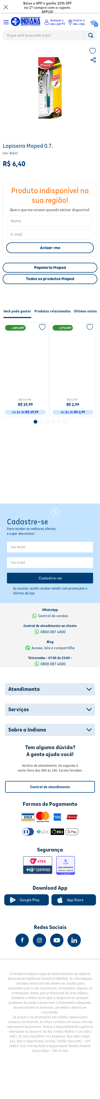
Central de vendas (53, 631)
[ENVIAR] (50, 259)
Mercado (11, 52)
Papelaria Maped (50, 279)
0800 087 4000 (53, 647)
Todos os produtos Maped (50, 290)
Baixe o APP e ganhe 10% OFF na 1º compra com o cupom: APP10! (47, 7)
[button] (93, 72)
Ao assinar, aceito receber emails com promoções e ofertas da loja (50, 606)
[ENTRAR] (54, 22)
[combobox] (50, 36)
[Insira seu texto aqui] (22, 955)
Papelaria (31, 52)
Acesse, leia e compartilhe (53, 663)
